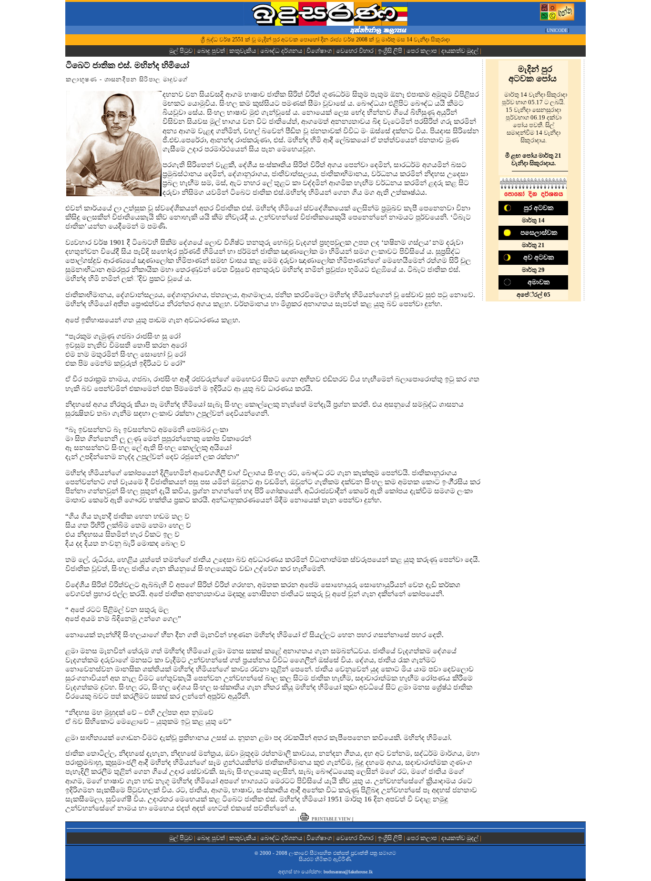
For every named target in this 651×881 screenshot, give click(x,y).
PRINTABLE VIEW (331, 819)
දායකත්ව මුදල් (459, 50)
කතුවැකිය (242, 50)
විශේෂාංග (319, 50)
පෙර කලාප (422, 50)
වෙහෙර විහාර (355, 50)
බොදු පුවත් (211, 50)
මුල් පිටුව (181, 50)
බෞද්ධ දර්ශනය (281, 50)
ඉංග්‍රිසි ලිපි (390, 50)
